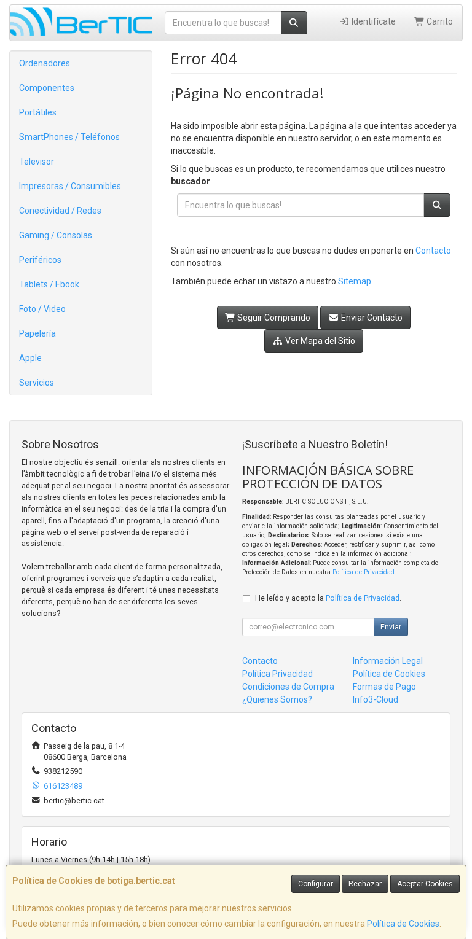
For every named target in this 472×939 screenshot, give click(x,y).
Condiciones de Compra (288, 687)
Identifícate (373, 21)
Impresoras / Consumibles (70, 186)
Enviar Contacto (371, 317)
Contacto (433, 250)
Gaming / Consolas (55, 235)
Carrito (439, 21)
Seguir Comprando (272, 317)
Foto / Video (42, 309)
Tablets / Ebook (49, 284)
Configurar (315, 883)
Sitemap (354, 281)
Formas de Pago (384, 687)
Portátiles (38, 112)
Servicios (36, 383)
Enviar (390, 627)
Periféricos (40, 260)
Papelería (37, 333)
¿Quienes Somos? (277, 699)
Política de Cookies (403, 924)
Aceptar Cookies (425, 883)
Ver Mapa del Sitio (319, 341)
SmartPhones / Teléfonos (69, 137)
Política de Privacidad (363, 572)
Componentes (46, 88)
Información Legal (388, 661)
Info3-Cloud (375, 699)
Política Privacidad (277, 674)
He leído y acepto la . (328, 597)
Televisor (36, 161)
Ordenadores (44, 63)
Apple (30, 358)
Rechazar (365, 883)
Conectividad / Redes (60, 211)
